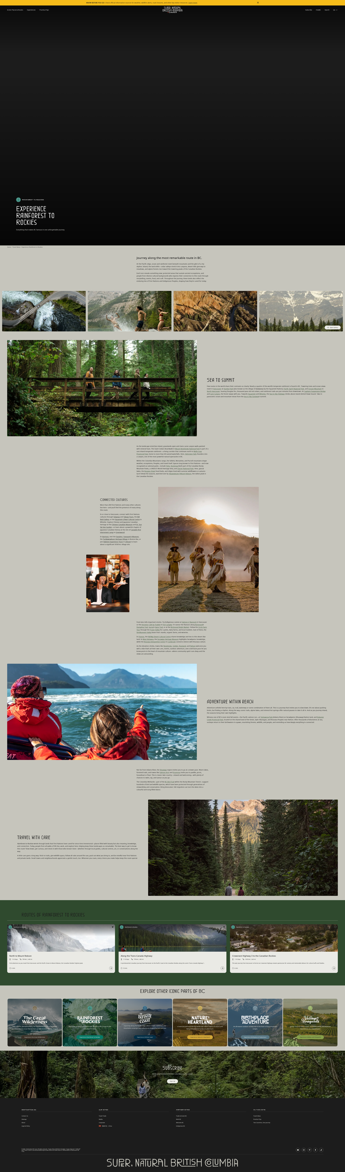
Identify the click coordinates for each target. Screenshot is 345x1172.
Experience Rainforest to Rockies (90, 1037)
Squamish (252, 394)
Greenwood (120, 532)
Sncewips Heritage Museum (168, 639)
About (23, 1122)
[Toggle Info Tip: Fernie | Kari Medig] (151, 893)
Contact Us (25, 1116)
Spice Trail (159, 627)
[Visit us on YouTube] (298, 1150)
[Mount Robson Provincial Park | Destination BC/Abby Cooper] (129, 311)
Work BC (178, 1119)
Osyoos (141, 637)
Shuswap (163, 770)
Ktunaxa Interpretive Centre (154, 642)
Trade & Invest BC (181, 1116)
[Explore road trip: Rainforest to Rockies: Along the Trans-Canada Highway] (222, 968)
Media (101, 1119)
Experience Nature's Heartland (200, 1037)
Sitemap (24, 1119)
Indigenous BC (180, 1126)
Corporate (102, 1122)
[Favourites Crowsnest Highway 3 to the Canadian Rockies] (335, 927)
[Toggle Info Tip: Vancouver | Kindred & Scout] (89, 610)
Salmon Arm (164, 772)
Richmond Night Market (180, 627)
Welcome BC (180, 1122)
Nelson (193, 646)
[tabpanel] (61, 948)
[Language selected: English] (335, 10)
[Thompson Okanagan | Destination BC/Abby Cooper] (44, 311)
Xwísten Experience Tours (113, 542)
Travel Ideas (16, 247)
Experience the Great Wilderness (34, 1037)
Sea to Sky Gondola (251, 396)
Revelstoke (168, 646)
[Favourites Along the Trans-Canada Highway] (224, 927)
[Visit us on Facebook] (315, 1150)
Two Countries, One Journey (261, 1122)
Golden (175, 646)
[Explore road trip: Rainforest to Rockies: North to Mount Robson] (111, 968)
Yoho (168, 466)
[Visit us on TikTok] (321, 1150)
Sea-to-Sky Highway (277, 394)
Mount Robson (180, 474)
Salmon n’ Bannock (189, 622)
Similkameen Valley (144, 632)
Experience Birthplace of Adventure (255, 1037)
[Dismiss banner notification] (258, 2)
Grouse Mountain (315, 389)
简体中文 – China (107, 1126)
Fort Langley (167, 625)
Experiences (31, 10)
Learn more (192, 3)
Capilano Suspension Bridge (315, 391)
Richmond (199, 625)
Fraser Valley (155, 630)
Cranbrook (172, 642)
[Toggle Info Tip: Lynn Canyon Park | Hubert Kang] (10, 434)
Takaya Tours (128, 517)
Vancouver (217, 389)
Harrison (105, 537)
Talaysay (116, 517)
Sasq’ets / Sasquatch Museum (127, 537)
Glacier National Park (185, 468)
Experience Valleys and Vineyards (310, 1037)
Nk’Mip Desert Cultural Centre (159, 637)
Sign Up (172, 1081)
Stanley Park (228, 389)
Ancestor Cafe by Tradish (151, 625)
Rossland (182, 646)
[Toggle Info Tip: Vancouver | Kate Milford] (10, 757)
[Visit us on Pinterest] (309, 1150)
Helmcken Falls (190, 454)
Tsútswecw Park (266, 717)
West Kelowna (148, 639)
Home (9, 247)
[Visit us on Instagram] (304, 1150)
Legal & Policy (26, 1126)
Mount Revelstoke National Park (187, 449)
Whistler (262, 394)
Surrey (151, 627)
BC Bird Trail (169, 782)
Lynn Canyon (215, 394)
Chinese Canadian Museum (122, 524)
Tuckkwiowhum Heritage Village (115, 539)
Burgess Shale (149, 471)
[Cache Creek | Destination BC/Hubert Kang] (215, 311)
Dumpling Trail (142, 627)
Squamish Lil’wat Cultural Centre (127, 519)
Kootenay (174, 466)
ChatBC (318, 10)
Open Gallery (334, 327)
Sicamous (176, 772)
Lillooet (128, 542)
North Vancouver (213, 391)
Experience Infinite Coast (145, 1037)
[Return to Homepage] (172, 10)
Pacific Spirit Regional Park (294, 389)
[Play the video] (340, 240)
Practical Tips (44, 10)
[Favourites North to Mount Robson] (113, 927)
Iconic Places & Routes (15, 10)
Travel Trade (102, 1116)
